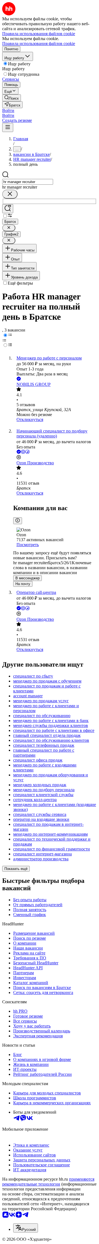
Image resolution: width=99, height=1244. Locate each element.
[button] (8, 110)
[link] (11, 97)
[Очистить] (10, 194)
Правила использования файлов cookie (38, 43)
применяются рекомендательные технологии (48, 1181)
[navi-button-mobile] (7, 127)
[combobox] (27, 182)
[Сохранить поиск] (7, 208)
